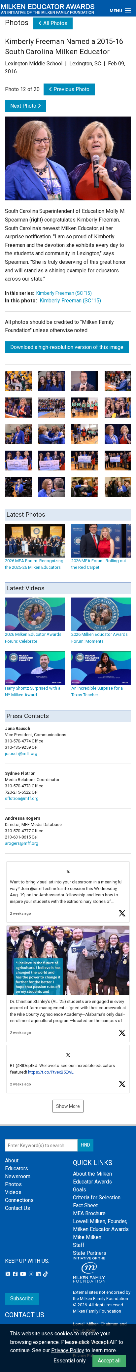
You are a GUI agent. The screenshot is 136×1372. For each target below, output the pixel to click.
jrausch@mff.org (21, 753)
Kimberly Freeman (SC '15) (64, 293)
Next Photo (24, 106)
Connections (19, 1200)
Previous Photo (70, 89)
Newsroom (17, 1176)
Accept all (109, 1360)
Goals (79, 1189)
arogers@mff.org (21, 843)
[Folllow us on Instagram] (31, 1274)
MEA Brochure (89, 1213)
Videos (13, 1192)
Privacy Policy (67, 1350)
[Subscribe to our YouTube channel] (23, 1274)
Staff (79, 1245)
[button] (68, 892)
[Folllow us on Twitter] (8, 1274)
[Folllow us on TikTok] (46, 1274)
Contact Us (17, 1208)
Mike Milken (87, 1237)
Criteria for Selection (96, 1197)
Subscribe (22, 1298)
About (11, 1160)
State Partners (89, 1253)
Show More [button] (68, 1106)
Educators (16, 1168)
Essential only (69, 1360)
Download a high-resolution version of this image (66, 347)
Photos (13, 1184)
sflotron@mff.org (22, 798)
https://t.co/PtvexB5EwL (51, 1072)
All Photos (54, 23)
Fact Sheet (85, 1205)
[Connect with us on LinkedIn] (39, 1274)
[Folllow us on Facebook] (15, 1274)
